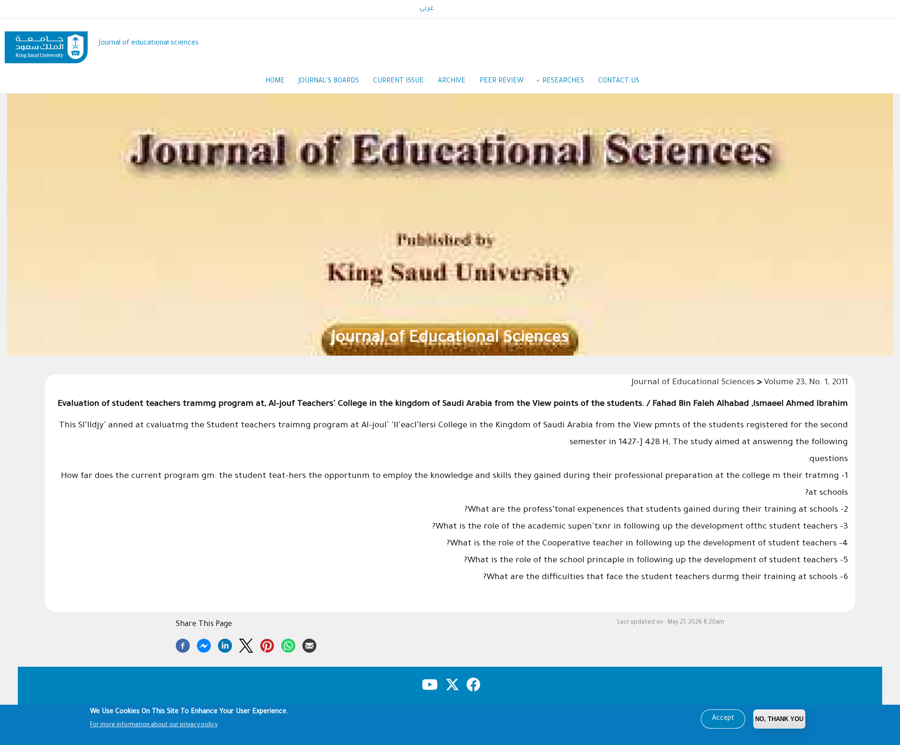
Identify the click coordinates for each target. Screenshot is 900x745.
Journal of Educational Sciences (450, 339)
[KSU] (46, 44)
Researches (563, 81)
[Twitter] (246, 644)
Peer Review (502, 81)
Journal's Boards (329, 81)
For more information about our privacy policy (154, 725)
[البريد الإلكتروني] (309, 644)
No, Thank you (779, 719)
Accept (723, 719)
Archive (451, 81)
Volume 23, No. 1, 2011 (806, 382)
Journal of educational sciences (149, 43)
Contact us (618, 81)
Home (275, 81)
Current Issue (398, 81)
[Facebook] (183, 644)
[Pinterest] (267, 644)
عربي (427, 9)
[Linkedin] (225, 644)
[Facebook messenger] (204, 644)
